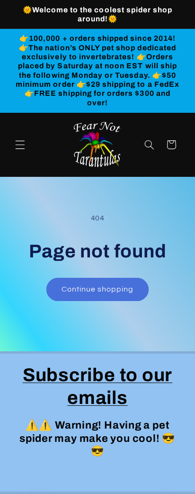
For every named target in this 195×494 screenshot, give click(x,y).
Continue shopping (98, 289)
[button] (20, 145)
